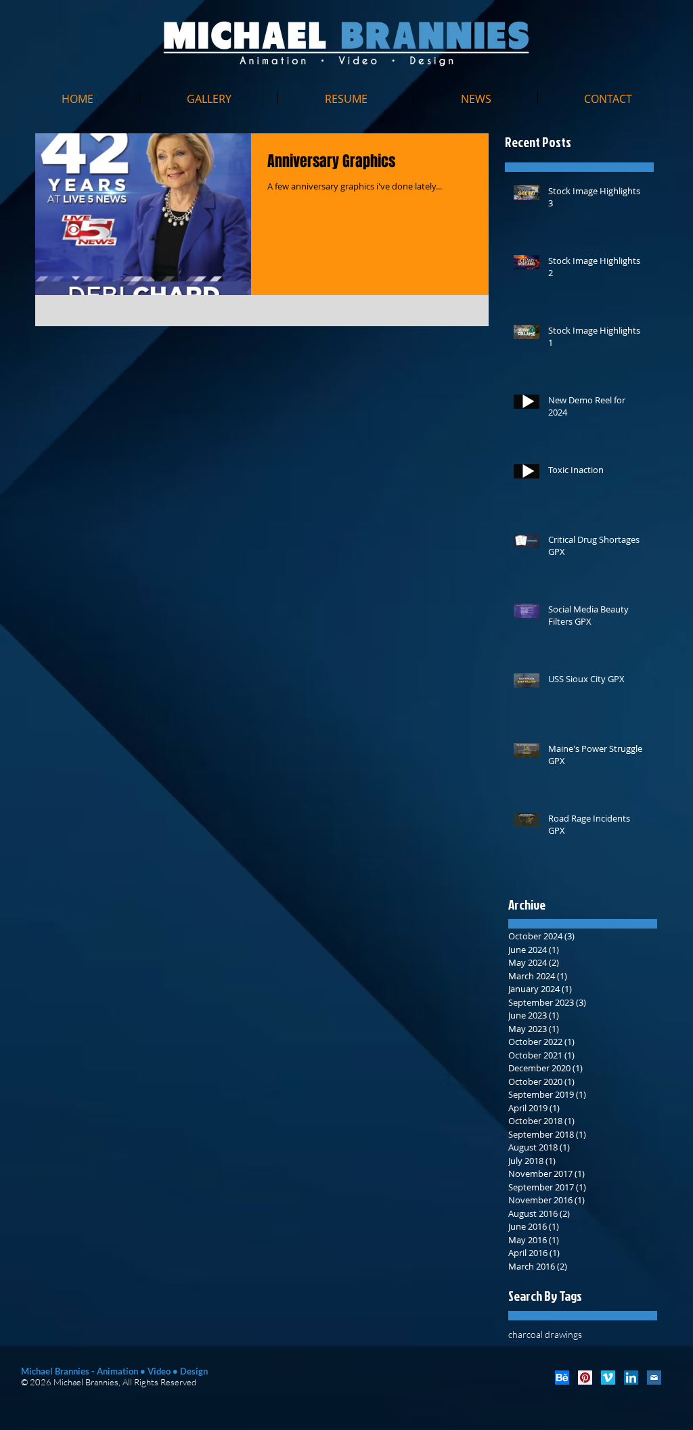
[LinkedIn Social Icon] (631, 1377)
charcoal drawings (545, 1334)
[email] (654, 1377)
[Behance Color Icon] (562, 1377)
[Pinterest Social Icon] (585, 1377)
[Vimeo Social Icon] (608, 1377)
